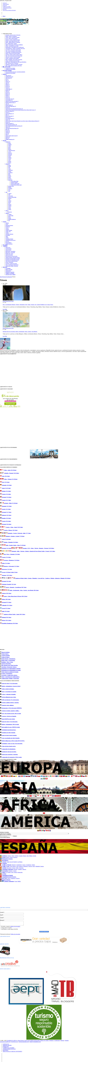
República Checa (11, 186)
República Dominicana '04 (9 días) (10, 623)
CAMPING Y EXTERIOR (10, 273)
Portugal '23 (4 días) (6, 497)
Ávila (11, 866)
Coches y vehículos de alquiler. (8, 694)
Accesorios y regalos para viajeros (11, 263)
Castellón (20, 869)
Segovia (30, 866)
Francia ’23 (7, 85)
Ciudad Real (19, 864)
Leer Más (5, 309)
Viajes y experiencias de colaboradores (12, 264)
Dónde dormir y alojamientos (10, 251)
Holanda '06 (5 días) (6, 617)
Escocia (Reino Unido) (14, 181)
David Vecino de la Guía (8, 301)
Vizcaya (17, 878)
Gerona (13, 867)
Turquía (9, 208)
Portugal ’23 (8, 86)
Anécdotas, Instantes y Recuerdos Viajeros (13, 257)
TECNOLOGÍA (8, 270)
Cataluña (7, 232)
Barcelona (9, 867)
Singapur (9, 204)
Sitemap (62, 1040)
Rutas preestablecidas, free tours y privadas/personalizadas (15, 71)
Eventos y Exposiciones (9, 262)
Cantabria (7, 229)
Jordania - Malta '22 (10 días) (11, 503)
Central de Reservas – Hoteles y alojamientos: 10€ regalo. (15, 48)
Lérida (17, 867)
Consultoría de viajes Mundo (10, 68)
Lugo (12, 872)
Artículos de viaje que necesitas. (8, 751)
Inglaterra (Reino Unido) (15, 183)
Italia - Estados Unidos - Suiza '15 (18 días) (16, 545)
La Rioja (7, 237)
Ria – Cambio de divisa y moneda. (11, 43)
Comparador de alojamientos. (8, 749)
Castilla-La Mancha (9, 230)
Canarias (7, 227)
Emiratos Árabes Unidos (12, 197)
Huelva (24, 855)
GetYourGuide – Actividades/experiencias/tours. (13, 52)
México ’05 (7, 138)
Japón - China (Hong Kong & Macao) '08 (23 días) (15, 596)
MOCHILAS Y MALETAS (10, 272)
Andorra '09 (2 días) (6, 593)
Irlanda (9, 165)
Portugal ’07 (8, 130)
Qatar (9, 203)
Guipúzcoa (13, 878)
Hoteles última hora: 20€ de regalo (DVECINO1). (13, 740)
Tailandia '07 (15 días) (7, 605)
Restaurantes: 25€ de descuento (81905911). (11, 708)
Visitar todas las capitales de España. (9, 671)
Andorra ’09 (8, 127)
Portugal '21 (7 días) (6, 512)
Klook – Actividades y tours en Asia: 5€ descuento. (14, 59)
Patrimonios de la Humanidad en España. (11, 670)
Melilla (19, 881)
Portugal (9, 178)
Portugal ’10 (8, 122)
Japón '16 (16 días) (6, 539)
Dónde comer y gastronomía (10, 252)
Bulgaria (9, 149)
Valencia (24, 869)
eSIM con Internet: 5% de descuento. (10, 699)
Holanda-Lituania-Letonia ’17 (11, 102)
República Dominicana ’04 (10, 139)
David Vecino (21, 1040)
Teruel (11, 857)
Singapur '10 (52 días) (7, 575)
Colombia (9, 214)
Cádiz (12, 855)
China (9, 194)
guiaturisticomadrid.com (5, 1041)
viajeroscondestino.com (24, 1041)
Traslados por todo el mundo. (8, 732)
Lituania (9, 171)
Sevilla (34, 855)
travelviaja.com (14, 1041)
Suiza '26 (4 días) (6, 476)
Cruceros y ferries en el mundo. (8, 716)
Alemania (9, 144)
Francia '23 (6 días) (6, 494)
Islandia (9, 166)
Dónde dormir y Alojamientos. (8, 658)
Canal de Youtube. (5, 655)
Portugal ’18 (8, 97)
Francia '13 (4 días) (6, 557)
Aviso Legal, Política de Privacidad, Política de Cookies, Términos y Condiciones (42, 1040)
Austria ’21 (7, 91)
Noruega (9, 176)
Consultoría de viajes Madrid (10, 69)
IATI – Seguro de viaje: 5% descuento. (12, 63)
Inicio (1, 276)
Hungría (9, 162)
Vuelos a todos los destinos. (7, 688)
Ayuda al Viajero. (5, 657)
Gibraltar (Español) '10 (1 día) (9, 584)
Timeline (67, 1040)
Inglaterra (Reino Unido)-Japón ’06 (11, 135)
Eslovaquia (10, 154)
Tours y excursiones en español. (8, 691)
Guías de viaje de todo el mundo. (9, 735)
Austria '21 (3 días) (6, 509)
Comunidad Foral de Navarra (10, 240)
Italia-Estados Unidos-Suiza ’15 (11, 106)
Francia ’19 (7, 96)
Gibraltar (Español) (14, 182)
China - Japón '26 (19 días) (10, 470)
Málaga (30, 855)
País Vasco (7, 241)
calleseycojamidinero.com (35, 1041)
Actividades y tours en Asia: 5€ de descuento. (11, 743)
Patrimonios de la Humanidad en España (12, 259)
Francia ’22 (7, 87)
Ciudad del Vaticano (11, 150)
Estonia (9, 156)
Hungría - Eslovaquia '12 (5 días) (11, 566)
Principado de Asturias (9, 225)
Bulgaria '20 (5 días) (6, 515)
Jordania (9, 200)
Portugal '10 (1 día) (6, 581)
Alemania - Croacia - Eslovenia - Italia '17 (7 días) (19, 533)
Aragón (7, 224)
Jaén (28, 855)
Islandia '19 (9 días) (6, 518)
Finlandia (9, 157)
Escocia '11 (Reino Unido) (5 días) (10, 572)
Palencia (21, 866)
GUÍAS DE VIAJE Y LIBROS (10, 274)
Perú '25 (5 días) (5, 482)
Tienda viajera (8, 247)
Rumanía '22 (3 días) (7, 506)
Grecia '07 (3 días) (6, 608)
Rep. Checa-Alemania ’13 (10, 111)
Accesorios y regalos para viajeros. (9, 675)
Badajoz (10, 870)
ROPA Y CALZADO (9, 269)
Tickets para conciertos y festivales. (9, 754)
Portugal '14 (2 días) (6, 548)
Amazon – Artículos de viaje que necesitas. (13, 60)
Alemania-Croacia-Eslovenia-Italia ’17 (12, 101)
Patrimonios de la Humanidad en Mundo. (11, 668)
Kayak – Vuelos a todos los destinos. (11, 38)
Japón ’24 (7, 82)
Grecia (9, 160)
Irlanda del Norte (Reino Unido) (16, 184)
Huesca (7, 857)
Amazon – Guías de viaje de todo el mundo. (13, 53)
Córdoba (16, 855)
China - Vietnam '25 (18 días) (10, 479)
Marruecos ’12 (8, 117)
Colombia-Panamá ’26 (9, 76)
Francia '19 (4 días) (6, 521)
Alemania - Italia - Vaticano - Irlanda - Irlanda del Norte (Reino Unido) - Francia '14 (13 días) (33, 551)
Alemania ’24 (8, 81)
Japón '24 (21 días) (6, 488)
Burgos (14, 866)
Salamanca (25, 866)
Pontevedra (20, 872)
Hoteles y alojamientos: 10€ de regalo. (10, 724)
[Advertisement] (25, 29)
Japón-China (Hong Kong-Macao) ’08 (12, 128)
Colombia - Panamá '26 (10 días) (11, 473)
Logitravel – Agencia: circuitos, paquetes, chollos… (14, 54)
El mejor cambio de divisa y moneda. (10, 702)
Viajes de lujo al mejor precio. (9, 746)
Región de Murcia (8, 242)
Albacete (14, 864)
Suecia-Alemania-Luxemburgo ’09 (11, 124)
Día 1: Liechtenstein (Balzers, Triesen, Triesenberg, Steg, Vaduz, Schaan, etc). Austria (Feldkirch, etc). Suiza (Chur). (28, 304)
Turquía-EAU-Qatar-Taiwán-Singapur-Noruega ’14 (14, 108)
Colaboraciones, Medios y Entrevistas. (10, 678)
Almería (9, 855)
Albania (9, 143)
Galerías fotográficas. (6, 663)
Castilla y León (8, 231)
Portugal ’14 (8, 107)
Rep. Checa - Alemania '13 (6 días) (12, 554)
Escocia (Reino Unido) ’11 (10, 118)
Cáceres (14, 870)
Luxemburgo (10, 172)
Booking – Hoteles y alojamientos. (11, 36)
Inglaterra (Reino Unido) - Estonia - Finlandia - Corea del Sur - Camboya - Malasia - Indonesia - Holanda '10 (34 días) (42, 578)
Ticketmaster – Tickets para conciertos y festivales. (14, 64)
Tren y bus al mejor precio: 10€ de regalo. (11, 713)
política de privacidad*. (15, 926)
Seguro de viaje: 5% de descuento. (9, 683)
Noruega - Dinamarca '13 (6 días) (11, 560)
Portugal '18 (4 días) (6, 524)
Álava (8, 878)
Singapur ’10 (8, 119)
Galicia (7, 236)
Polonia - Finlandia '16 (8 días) (11, 542)
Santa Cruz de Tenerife (12, 861)
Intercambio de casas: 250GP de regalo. (10, 727)
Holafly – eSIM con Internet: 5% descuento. (13, 42)
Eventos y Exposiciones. (6, 673)
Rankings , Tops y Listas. (7, 662)
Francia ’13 (7, 112)
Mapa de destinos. (5, 652)
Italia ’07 (7, 134)
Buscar (15, 836)
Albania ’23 (7, 84)
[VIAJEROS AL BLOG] (14, 24)
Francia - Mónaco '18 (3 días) (10, 530)
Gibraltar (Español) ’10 (9, 123)
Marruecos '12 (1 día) (7, 569)
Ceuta (15, 881)
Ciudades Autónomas (9, 243)
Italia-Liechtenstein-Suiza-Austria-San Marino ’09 (14, 125)
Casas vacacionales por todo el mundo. (10, 738)
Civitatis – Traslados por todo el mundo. (12, 58)
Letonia (9, 168)
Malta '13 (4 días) (6, 563)
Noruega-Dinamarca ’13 (10, 113)
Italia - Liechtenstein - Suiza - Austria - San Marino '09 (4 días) (24, 590)
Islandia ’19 (7, 95)
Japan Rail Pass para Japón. (8, 719)
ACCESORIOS (8, 268)
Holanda (9, 161)
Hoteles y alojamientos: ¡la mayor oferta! (10, 686)
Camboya (9, 193)
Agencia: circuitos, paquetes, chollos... (10, 710)
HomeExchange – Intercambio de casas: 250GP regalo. (15, 47)
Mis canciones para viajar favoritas (11, 256)
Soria (34, 866)
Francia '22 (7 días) (6, 500)
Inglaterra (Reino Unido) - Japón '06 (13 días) (14, 614)
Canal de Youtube (8, 248)
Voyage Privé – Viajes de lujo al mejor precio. (13, 49)
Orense (15, 872)
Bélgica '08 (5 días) (6, 599)
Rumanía (9, 187)
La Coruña (8, 872)
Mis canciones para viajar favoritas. (9, 665)
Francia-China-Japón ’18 (10, 98)
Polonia (9, 177)
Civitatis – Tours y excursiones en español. (12, 37)
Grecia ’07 (7, 133)
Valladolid (37, 866)
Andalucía (4, 855)
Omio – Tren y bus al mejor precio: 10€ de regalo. (14, 55)
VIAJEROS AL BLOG (12, 1040)
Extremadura (8, 235)
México (9, 216)
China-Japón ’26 (8, 75)
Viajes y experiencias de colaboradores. (10, 676)
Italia (9, 167)
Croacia (9, 151)
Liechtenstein (10, 170)
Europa (4, 276)
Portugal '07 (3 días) (6, 602)
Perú (9, 220)
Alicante (15, 869)
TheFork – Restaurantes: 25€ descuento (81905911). (14, 44)
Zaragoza (15, 857)
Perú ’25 (7, 79)
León (17, 866)
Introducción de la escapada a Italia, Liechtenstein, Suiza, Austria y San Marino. (20, 331)
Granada (20, 855)
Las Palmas (19, 861)
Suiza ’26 (7, 80)
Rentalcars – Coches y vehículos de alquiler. (13, 39)
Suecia (9, 189)
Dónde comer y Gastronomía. (8, 660)
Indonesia (9, 198)
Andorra (9, 145)
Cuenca (23, 864)
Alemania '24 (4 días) (7, 485)
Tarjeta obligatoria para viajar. (8, 697)
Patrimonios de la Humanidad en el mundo (13, 258)
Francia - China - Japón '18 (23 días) (14, 527)
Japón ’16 (7, 103)
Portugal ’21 (8, 92)
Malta (9, 173)
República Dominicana (12, 219)
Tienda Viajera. (5, 653)
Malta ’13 (7, 114)
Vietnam (9, 209)
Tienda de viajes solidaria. (7, 705)
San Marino (10, 188)
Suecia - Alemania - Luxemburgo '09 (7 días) (16, 587)
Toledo (33, 864)
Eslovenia (9, 155)
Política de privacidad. (15, 934)
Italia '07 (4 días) (6, 611)
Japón (9, 199)
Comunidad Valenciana (7, 869)
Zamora (42, 866)
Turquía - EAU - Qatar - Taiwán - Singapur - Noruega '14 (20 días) (38, 548)
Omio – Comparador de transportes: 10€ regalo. (14, 65)
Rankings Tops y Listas (9, 253)
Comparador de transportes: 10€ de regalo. (11, 757)
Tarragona (21, 867)
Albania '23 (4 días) (6, 491)
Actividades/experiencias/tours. (8, 729)
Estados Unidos (10, 215)
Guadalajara (28, 864)
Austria (9, 146)
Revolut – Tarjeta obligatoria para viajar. (13, 41)
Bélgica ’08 (7, 129)
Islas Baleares (8, 226)
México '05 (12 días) (6, 620)
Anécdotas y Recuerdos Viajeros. (9, 667)
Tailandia (9, 205)
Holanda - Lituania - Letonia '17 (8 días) (15, 536)
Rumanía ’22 (8, 90)
